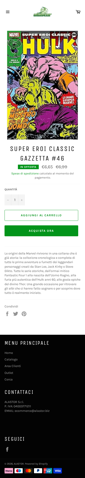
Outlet (9, 373)
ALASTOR (19, 463)
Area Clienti (13, 366)
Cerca (9, 379)
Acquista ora (41, 230)
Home (9, 353)
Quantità (11, 189)
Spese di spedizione (25, 173)
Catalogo (11, 359)
